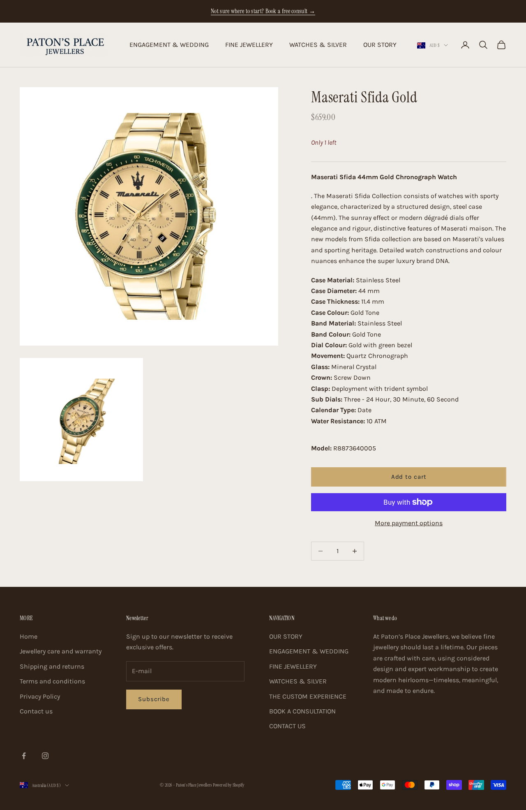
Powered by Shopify (229, 785)
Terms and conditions (52, 681)
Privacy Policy (40, 696)
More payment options (409, 523)
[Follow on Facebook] (24, 756)
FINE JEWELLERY (249, 44)
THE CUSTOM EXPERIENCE (307, 696)
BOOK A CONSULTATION (302, 711)
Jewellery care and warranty (61, 651)
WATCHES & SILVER (318, 44)
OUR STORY (380, 44)
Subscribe (154, 699)
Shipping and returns (52, 666)
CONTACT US (287, 726)
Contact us (36, 711)
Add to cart (409, 476)
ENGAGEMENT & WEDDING (169, 44)
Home (28, 636)
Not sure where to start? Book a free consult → (263, 11)
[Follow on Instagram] (45, 756)
